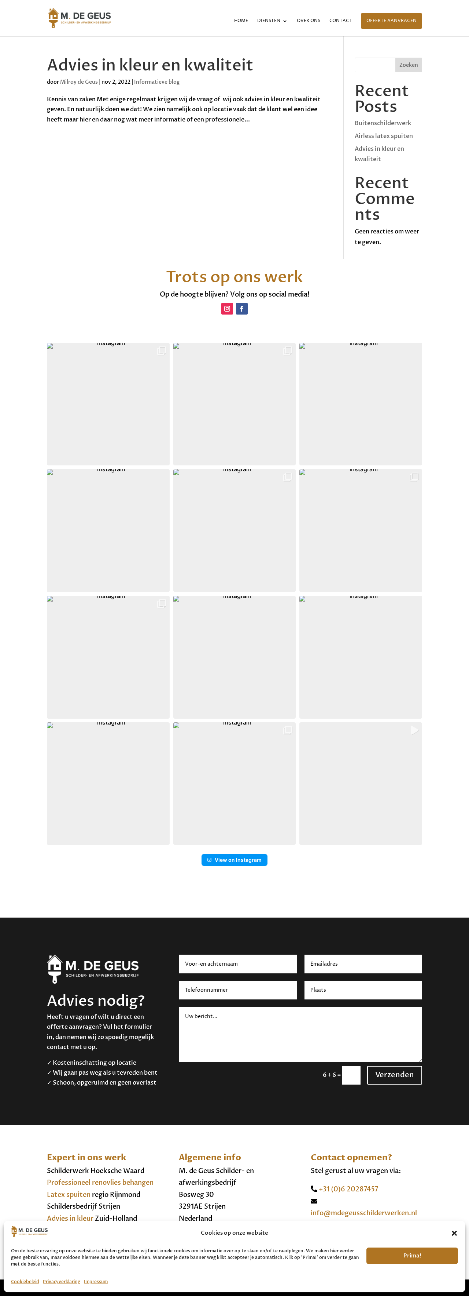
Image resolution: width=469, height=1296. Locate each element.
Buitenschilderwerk (383, 123)
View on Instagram (238, 860)
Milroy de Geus (79, 82)
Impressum (96, 1282)
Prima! (412, 1255)
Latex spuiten (69, 1194)
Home (241, 21)
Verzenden (394, 1075)
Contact (340, 21)
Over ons (308, 21)
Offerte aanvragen (391, 21)
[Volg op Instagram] (227, 309)
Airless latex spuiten (384, 136)
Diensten (268, 21)
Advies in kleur (70, 1218)
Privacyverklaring (61, 1282)
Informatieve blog (157, 82)
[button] (454, 1233)
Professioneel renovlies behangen (100, 1182)
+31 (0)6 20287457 (347, 1189)
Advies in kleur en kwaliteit (150, 65)
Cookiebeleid (25, 1282)
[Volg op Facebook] (242, 309)
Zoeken (408, 65)
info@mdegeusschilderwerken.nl (364, 1213)
